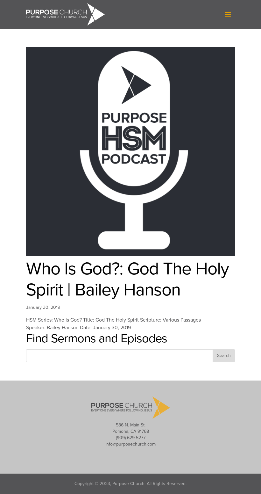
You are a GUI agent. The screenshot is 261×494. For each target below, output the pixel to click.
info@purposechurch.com (130, 444)
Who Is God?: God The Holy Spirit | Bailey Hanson (127, 279)
